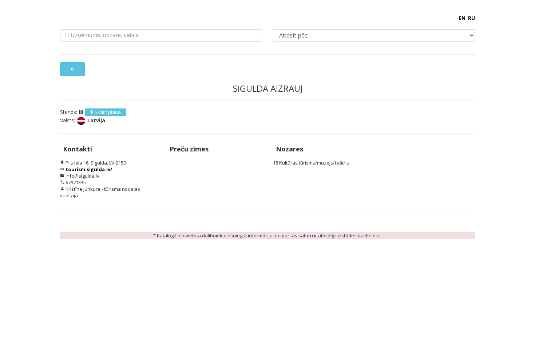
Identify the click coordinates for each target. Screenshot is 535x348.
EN (462, 18)
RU (471, 18)
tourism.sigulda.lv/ (89, 169)
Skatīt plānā (108, 112)
